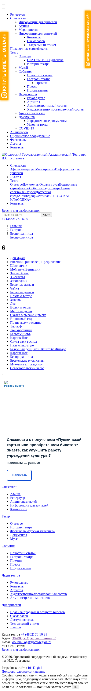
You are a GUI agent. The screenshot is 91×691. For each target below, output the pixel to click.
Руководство (36, 98)
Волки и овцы (20, 307)
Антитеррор (19, 132)
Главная (16, 226)
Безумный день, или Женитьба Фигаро (38, 349)
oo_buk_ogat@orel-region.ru (31, 642)
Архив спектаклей (32, 113)
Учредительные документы (47, 121)
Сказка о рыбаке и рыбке (28, 315)
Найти (46, 214)
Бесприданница (21, 356)
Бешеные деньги (22, 284)
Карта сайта (18, 509)
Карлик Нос (19, 337)
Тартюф (16, 326)
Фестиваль (18, 139)
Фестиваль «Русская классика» (32, 531)
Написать (19, 475)
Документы (27, 117)
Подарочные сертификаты (29, 48)
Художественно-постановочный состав (55, 109)
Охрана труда (49, 184)
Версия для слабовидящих (21, 210)
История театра (38, 64)
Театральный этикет (41, 45)
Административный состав (47, 105)
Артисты (33, 102)
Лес (12, 303)
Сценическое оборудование (30, 136)
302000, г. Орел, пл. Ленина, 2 (34, 638)
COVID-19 (26, 128)
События (25, 71)
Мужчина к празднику (26, 364)
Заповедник (18, 281)
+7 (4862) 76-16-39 (15, 219)
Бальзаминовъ (20, 334)
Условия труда (37, 124)
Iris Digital (35, 667)
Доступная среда (22, 619)
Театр (14, 52)
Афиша (24, 26)
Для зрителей (11, 605)
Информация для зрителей (38, 22)
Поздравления (37, 90)
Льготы (15, 143)
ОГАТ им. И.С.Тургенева (45, 60)
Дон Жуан (17, 258)
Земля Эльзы (19, 273)
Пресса (32, 86)
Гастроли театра (38, 79)
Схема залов (36, 41)
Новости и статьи (39, 75)
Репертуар (17, 14)
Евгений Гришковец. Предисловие (35, 262)
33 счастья (17, 277)
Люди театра (28, 94)
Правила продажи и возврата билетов (37, 612)
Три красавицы (21, 330)
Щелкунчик (18, 265)
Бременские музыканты (27, 360)
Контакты (34, 37)
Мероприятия (28, 29)
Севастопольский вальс (27, 368)
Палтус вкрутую (22, 345)
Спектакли (18, 18)
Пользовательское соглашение (23, 671)
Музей (23, 67)
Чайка (14, 288)
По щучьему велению (25, 322)
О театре (25, 56)
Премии (41, 83)
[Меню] (3, 4)
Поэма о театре (21, 296)
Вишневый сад (21, 319)
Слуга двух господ (23, 341)
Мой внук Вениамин (25, 269)
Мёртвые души (21, 311)
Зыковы (15, 300)
